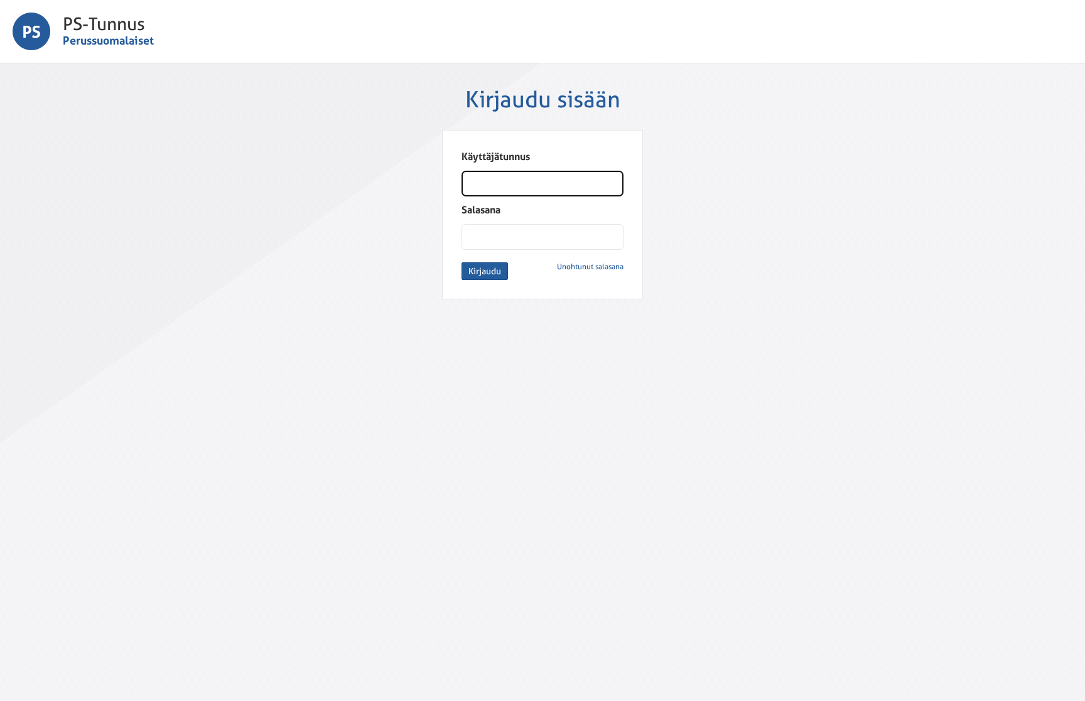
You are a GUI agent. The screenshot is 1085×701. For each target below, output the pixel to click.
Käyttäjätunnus (496, 157)
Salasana (481, 210)
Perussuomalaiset (108, 40)
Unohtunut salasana (590, 266)
